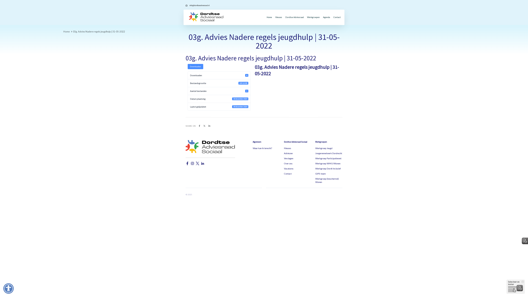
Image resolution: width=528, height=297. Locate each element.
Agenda (326, 17)
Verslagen (288, 158)
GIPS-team (320, 173)
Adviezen (288, 153)
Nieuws (278, 17)
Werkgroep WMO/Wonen (327, 163)
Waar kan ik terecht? (262, 148)
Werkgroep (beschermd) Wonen (327, 180)
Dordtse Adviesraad (294, 17)
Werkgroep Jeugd (323, 148)
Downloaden (195, 66)
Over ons (288, 163)
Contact (337, 17)
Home (269, 17)
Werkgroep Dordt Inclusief (328, 168)
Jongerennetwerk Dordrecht (328, 153)
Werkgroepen (313, 17)
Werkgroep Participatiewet (328, 158)
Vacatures (288, 168)
